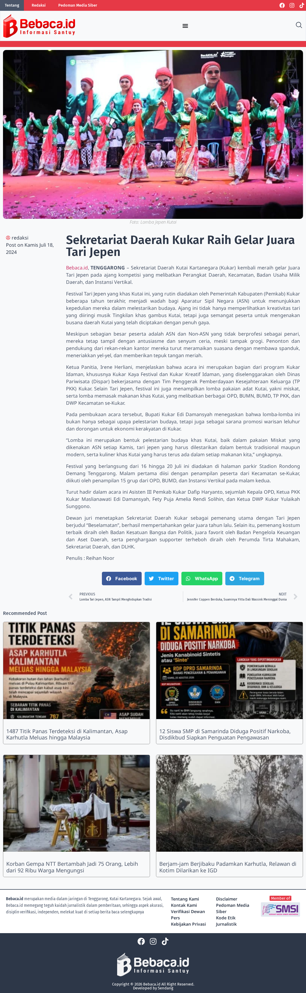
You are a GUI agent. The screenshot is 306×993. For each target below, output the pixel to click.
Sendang (165, 988)
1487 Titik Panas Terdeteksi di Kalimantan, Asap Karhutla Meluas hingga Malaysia (67, 734)
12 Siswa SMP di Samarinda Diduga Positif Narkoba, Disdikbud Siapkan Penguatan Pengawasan (225, 734)
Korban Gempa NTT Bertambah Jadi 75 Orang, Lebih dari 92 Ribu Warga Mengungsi (72, 867)
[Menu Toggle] (185, 26)
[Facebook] (282, 5)
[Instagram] (292, 5)
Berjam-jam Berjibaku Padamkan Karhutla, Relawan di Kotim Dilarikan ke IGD (227, 867)
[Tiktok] (302, 5)
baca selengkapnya (127, 912)
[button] (122, 578)
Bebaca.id (77, 267)
